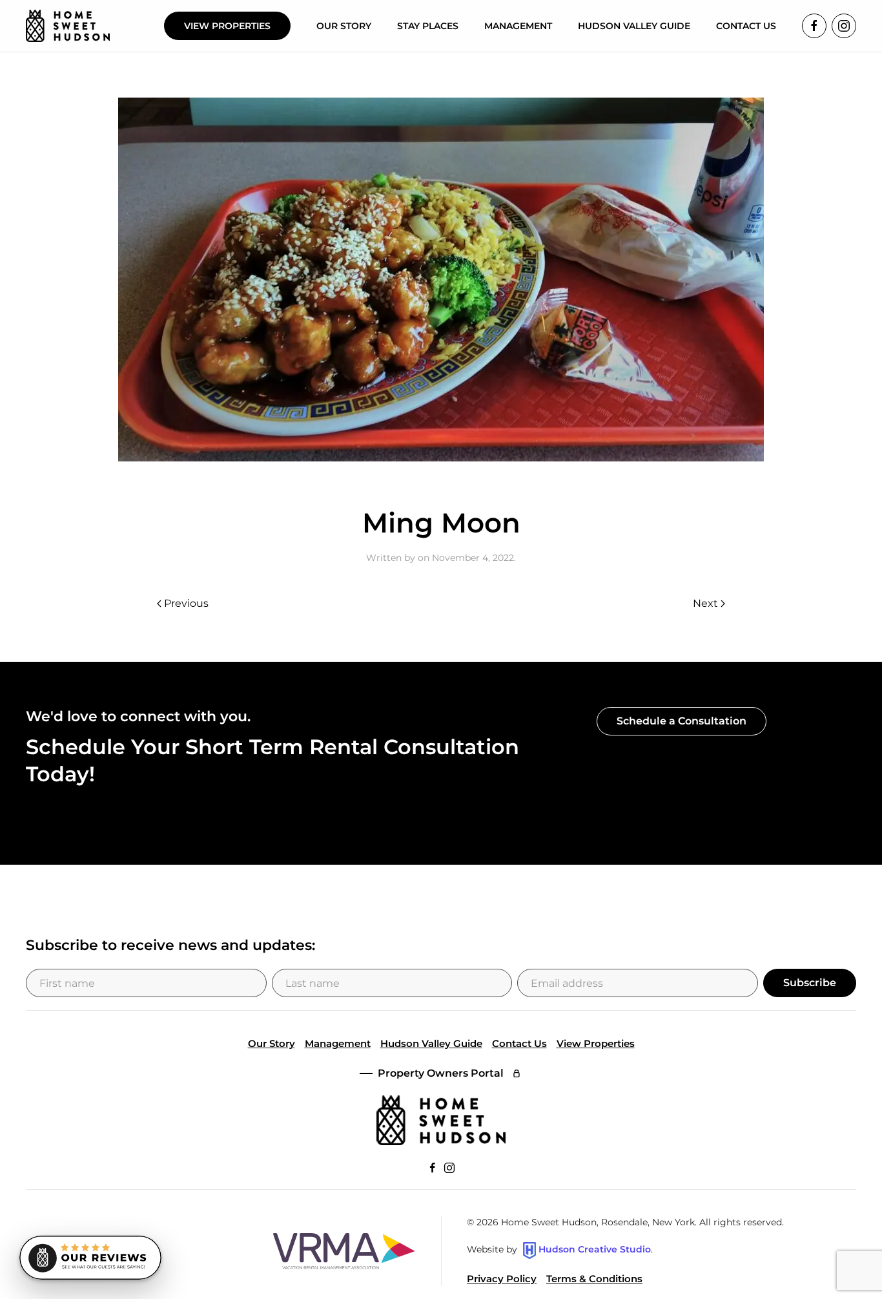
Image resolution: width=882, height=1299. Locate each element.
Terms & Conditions (594, 1279)
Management (338, 1043)
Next (705, 603)
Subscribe (809, 983)
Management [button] (518, 26)
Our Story (343, 26)
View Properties (227, 26)
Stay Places (427, 26)
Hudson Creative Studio (594, 1250)
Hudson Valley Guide (634, 26)
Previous (186, 603)
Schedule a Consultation (681, 721)
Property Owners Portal (441, 1073)
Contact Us (519, 1043)
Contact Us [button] (746, 26)
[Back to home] (68, 26)
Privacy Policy (502, 1279)
